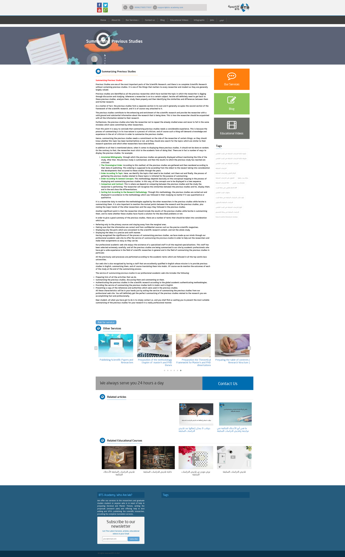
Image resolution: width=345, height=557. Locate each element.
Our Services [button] (132, 20)
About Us (116, 20)
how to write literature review (226, 217)
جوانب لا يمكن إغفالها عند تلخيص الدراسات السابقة (194, 429)
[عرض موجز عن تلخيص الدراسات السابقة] (196, 457)
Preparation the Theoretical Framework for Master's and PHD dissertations (193, 362)
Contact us (150, 20)
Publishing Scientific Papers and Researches (116, 361)
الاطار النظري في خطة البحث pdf (226, 188)
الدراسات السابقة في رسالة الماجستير (227, 212)
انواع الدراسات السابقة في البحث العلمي (229, 207)
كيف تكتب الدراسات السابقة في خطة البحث (230, 197)
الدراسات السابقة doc (222, 183)
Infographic (199, 20)
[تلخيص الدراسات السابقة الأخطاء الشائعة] (119, 457)
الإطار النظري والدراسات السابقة (226, 173)
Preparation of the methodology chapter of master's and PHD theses (155, 362)
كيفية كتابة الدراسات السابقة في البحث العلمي (231, 154)
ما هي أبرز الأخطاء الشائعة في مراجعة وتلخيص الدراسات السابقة (233, 429)
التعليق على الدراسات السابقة (225, 178)
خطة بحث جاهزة (243, 178)
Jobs (212, 20)
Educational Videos (179, 20)
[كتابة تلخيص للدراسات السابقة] (157, 457)
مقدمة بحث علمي (239, 183)
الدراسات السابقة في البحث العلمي (227, 163)
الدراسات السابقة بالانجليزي (224, 202)
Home (103, 20)
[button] (227, 383)
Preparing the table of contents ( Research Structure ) (232, 361)
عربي (222, 20)
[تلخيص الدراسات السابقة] (234, 457)
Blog (162, 20)
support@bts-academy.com (170, 7)
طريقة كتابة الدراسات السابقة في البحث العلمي (231, 158)
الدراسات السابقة (221, 168)
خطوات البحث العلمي (223, 193)
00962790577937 (143, 7)
